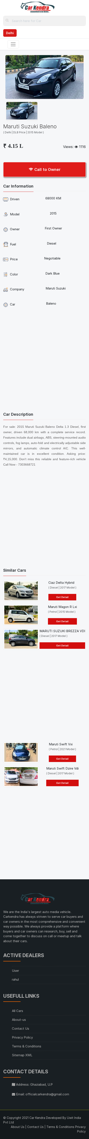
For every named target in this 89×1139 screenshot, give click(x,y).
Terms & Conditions (26, 1046)
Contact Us (20, 1028)
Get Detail (62, 597)
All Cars (17, 1011)
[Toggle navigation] (13, 44)
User (15, 971)
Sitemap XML (22, 1055)
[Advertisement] (44, 360)
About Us (17, 1127)
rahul (15, 979)
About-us (19, 1020)
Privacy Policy (22, 1037)
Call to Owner (46, 169)
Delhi (10, 33)
